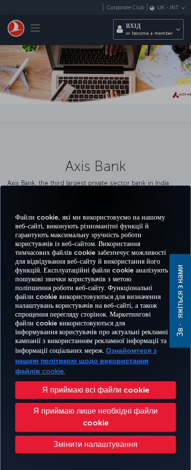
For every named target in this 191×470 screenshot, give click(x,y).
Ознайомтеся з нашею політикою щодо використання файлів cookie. (86, 360)
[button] (95, 444)
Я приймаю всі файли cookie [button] (95, 390)
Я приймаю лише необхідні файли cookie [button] (95, 416)
